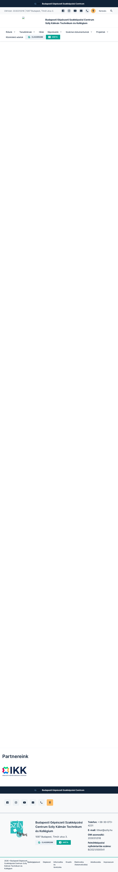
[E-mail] (33, 802)
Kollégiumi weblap (97, 435)
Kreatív (69, 862)
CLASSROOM (37, 37)
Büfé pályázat (29, 91)
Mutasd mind (69, 312)
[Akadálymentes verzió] (93, 10)
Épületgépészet (33, 862)
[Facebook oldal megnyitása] (63, 10)
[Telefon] (41, 802)
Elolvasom (49, 511)
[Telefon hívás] (87, 10)
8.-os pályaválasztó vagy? (21, 435)
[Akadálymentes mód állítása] (50, 802)
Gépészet (47, 862)
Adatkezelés (96, 862)
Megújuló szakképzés (21, 173)
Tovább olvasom (17, 145)
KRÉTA (55, 37)
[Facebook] (7, 802)
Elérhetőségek (49, 173)
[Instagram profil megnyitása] (69, 10)
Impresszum (109, 862)
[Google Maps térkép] (27, 652)
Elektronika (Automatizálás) (81, 863)
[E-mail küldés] (81, 10)
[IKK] (14, 771)
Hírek (41, 32)
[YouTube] (24, 802)
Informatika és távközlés (58, 864)
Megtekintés (18, 349)
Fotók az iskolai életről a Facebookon (59, 435)
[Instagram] (16, 802)
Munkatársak (22, 190)
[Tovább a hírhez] (57, 481)
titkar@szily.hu (104, 830)
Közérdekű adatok (14, 37)
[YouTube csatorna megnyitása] (75, 10)
